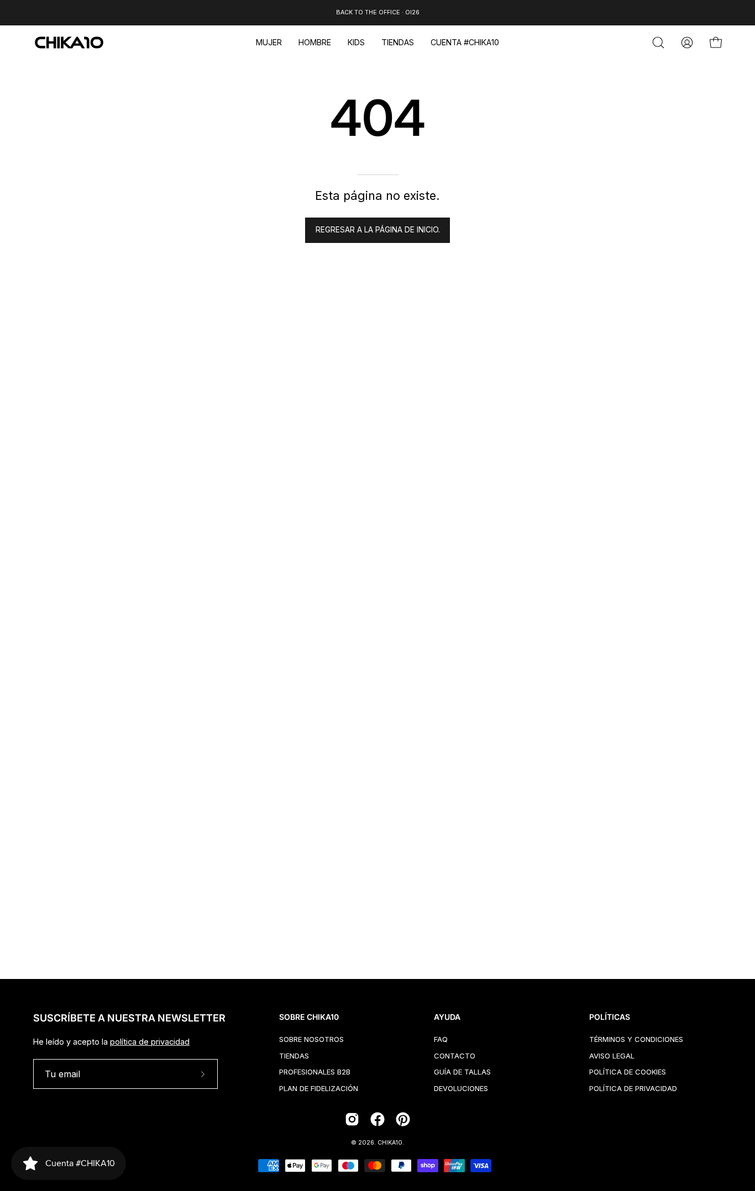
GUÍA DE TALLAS (462, 1071)
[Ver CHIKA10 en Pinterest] (403, 1119)
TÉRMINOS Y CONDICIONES (636, 1039)
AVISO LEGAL (612, 1055)
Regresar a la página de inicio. (378, 229)
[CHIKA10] (69, 42)
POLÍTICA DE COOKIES (627, 1071)
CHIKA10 (390, 1142)
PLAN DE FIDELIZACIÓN (318, 1088)
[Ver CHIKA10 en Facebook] (377, 1119)
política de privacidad (150, 1041)
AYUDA (447, 1016)
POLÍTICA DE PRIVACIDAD (633, 1088)
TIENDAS (294, 1055)
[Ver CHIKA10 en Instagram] (352, 1119)
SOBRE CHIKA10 (309, 1016)
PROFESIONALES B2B (314, 1071)
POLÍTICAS (609, 1016)
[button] (269, 42)
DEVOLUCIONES (461, 1088)
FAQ (441, 1039)
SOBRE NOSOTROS (311, 1039)
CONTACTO (454, 1055)
